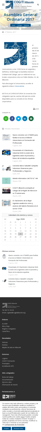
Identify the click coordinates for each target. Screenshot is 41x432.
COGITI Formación (8, 361)
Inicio (13, 25)
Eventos (5, 345)
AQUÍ (23, 417)
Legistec (5, 358)
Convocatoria (19, 86)
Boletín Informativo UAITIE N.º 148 (25, 178)
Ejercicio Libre (7, 382)
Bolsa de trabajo (7, 377)
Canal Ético (6, 331)
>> (36, 219)
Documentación (7, 380)
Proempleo (6, 363)
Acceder (5, 324)
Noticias (26, 25)
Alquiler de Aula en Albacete (11, 347)
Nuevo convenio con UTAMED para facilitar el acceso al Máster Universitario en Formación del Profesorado (25, 139)
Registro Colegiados (9, 329)
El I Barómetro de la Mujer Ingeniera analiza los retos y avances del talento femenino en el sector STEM (25, 205)
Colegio (19, 25)
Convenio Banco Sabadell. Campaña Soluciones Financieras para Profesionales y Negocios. (25, 168)
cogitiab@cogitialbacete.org (16, 313)
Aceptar (6, 428)
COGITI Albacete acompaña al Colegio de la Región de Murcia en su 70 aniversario (25, 190)
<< (5, 219)
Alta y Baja (5, 326)
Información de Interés (10, 385)
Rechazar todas (18, 428)
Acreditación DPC (8, 366)
